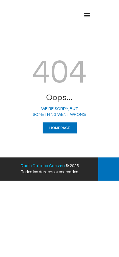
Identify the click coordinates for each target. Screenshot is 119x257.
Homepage (59, 128)
